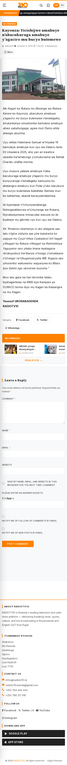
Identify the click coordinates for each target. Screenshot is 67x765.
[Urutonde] (4, 5)
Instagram (10, 717)
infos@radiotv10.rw (16, 680)
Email (6, 447)
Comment (9, 398)
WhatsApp (13, 328)
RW (56, 5)
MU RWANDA (9, 24)
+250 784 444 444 (16, 690)
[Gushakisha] (41, 5)
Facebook (23, 319)
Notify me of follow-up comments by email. (30, 520)
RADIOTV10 (19, 760)
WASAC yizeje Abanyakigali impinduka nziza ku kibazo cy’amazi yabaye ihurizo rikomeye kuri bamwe (28, 348)
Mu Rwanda (8, 646)
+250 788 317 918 (16, 695)
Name (6, 430)
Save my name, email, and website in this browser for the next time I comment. (32, 483)
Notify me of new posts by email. (22, 532)
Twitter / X (27, 710)
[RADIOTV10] (23, 5)
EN (62, 5)
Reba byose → (33, 360)
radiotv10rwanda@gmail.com (22, 685)
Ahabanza (7, 641)
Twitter (43, 319)
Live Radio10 (9, 662)
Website (7, 464)
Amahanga (8, 650)
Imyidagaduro (10, 658)
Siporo (6, 654)
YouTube (44, 710)
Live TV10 (7, 666)
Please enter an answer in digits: (22, 493)
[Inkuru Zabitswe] (48, 5)
